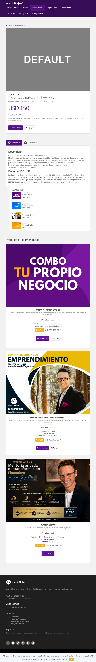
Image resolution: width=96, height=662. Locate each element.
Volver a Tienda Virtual (16, 25)
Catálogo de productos (18, 607)
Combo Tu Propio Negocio (31, 195)
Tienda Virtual (37, 8)
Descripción (15, 143)
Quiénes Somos (12, 8)
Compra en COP (48, 541)
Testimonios (32, 143)
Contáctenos (66, 8)
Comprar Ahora (15, 128)
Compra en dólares (48, 539)
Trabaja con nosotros (18, 624)
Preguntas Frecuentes (18, 619)
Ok (71, 659)
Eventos (25, 8)
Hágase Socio (52, 8)
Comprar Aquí (42, 338)
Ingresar (24, 13)
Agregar (30, 128)
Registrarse (38, 13)
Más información (49, 320)
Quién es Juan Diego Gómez (20, 621)
